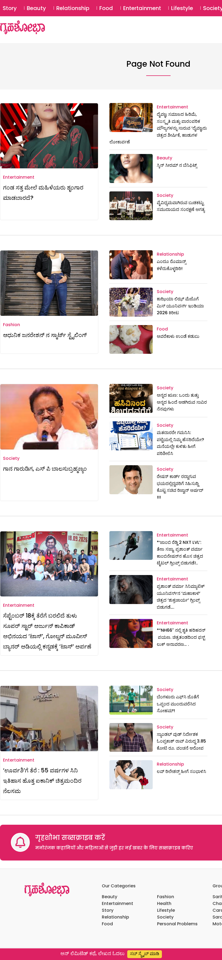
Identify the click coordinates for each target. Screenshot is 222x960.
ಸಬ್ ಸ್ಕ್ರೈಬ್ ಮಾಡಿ (144, 954)
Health (164, 903)
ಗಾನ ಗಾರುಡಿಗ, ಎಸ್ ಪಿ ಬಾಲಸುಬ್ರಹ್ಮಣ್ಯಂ (45, 469)
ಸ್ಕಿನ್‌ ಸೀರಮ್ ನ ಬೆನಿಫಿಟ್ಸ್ (177, 165)
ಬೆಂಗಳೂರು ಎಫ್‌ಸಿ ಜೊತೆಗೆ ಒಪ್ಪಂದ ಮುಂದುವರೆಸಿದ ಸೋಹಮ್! (178, 704)
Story (10, 8)
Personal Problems (177, 924)
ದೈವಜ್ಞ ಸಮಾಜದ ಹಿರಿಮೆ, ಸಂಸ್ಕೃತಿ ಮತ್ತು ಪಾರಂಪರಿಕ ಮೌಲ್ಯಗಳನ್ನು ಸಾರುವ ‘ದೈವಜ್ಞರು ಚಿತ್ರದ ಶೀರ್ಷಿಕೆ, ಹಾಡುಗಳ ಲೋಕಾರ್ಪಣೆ (158, 128)
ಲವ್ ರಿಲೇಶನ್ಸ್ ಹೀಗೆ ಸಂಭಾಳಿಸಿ (181, 771)
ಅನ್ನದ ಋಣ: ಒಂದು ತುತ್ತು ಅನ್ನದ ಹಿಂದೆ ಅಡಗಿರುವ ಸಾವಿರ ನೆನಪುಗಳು (182, 402)
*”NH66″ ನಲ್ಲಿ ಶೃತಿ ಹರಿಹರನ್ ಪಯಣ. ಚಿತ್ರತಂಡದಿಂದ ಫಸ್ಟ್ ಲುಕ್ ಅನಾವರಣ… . (182, 637)
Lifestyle (182, 8)
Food (106, 8)
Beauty (36, 8)
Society (165, 195)
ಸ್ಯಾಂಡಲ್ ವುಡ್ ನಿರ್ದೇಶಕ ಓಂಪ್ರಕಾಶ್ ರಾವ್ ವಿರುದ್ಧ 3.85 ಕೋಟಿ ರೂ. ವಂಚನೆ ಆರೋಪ (181, 741)
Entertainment (142, 8)
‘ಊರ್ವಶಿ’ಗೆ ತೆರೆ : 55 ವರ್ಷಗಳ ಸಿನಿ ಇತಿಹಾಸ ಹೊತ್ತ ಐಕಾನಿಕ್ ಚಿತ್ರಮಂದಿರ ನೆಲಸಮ (42, 780)
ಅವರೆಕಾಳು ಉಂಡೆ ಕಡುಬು (178, 336)
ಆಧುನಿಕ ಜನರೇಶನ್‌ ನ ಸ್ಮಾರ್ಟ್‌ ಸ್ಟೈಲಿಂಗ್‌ (45, 335)
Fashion (11, 325)
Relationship (72, 8)
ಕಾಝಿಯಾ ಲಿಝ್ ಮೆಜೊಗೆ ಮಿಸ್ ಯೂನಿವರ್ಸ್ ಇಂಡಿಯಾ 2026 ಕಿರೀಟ (180, 306)
